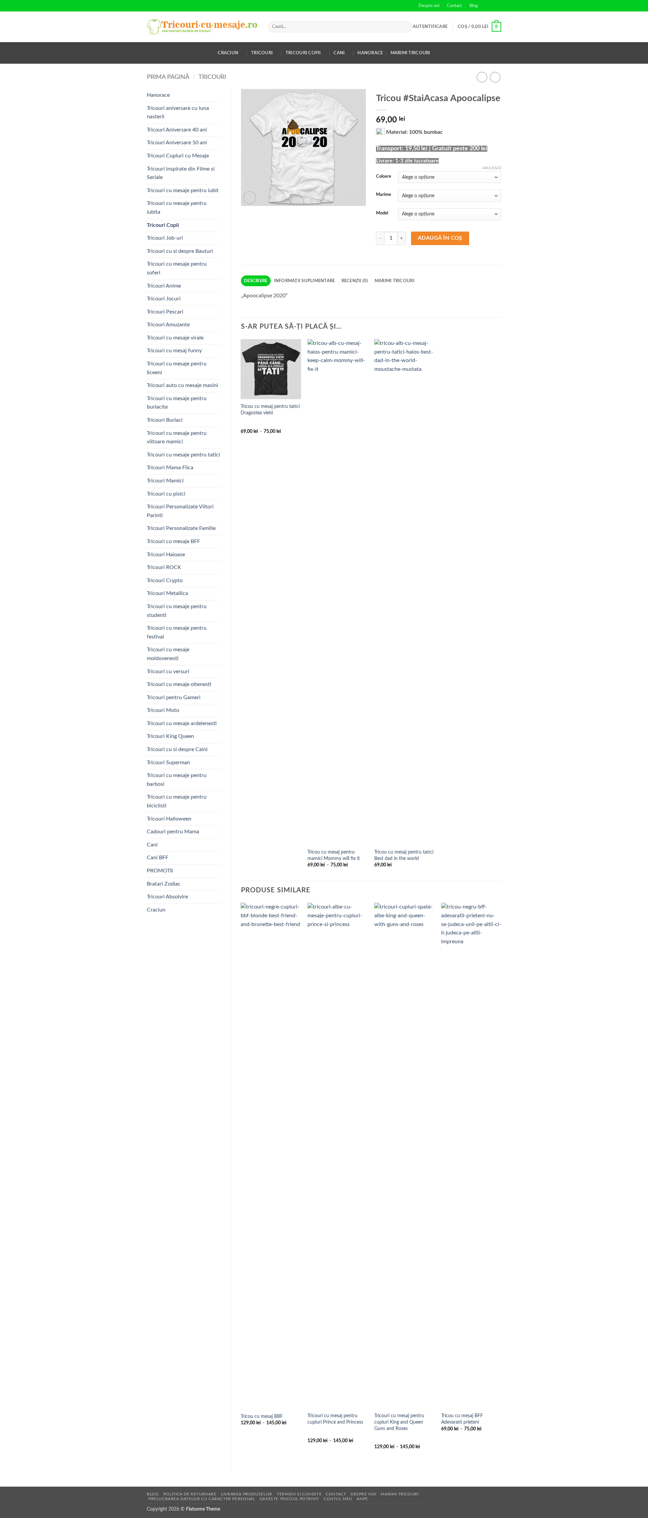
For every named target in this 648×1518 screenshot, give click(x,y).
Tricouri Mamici (165, 480)
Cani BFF (157, 857)
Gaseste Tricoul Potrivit (289, 1499)
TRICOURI (212, 77)
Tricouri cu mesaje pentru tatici (183, 454)
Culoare (383, 176)
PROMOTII (160, 870)
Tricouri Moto (163, 710)
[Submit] (405, 27)
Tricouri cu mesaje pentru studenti (177, 611)
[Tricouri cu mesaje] (202, 27)
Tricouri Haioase (166, 554)
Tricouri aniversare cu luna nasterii (178, 113)
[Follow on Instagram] (491, 5)
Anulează (491, 168)
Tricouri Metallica (167, 593)
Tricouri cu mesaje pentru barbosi (177, 780)
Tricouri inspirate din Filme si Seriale (181, 173)
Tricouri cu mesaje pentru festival (177, 632)
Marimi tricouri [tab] (394, 281)
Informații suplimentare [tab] (304, 281)
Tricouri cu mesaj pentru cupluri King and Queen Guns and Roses (399, 1422)
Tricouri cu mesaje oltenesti (179, 684)
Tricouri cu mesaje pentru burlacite (177, 403)
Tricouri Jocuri (164, 298)
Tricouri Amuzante (168, 324)
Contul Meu (338, 1499)
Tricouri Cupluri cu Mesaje (178, 155)
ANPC (362, 1499)
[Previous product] (495, 77)
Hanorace (370, 53)
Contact (454, 6)
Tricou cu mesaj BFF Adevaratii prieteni (462, 1419)
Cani (339, 53)
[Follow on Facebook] (485, 5)
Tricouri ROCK (164, 567)
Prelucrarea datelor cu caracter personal (201, 1499)
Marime (383, 194)
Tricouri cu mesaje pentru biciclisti (177, 801)
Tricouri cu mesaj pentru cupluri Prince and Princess (335, 1419)
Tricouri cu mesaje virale (175, 337)
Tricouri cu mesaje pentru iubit (183, 190)
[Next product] (482, 77)
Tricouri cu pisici (166, 494)
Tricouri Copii (303, 53)
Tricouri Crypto (165, 580)
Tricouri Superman (168, 762)
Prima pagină (168, 77)
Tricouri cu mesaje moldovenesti (168, 654)
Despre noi (428, 6)
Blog (473, 6)
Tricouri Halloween (169, 819)
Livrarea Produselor (246, 1494)
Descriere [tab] (255, 281)
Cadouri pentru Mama (173, 831)
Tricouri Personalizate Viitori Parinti (180, 511)
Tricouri (262, 53)
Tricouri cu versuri (168, 671)
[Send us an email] (498, 5)
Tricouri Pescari (165, 312)
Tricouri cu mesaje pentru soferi (177, 268)
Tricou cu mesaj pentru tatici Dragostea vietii (270, 409)
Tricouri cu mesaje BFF (173, 541)
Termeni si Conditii (299, 1494)
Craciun (228, 53)
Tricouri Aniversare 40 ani (177, 129)
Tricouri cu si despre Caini (177, 749)
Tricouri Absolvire (167, 896)
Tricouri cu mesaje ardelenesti (182, 723)
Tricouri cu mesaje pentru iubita (177, 208)
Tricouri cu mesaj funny (174, 350)
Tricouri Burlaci (165, 420)
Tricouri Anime (164, 286)
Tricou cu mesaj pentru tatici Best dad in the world (403, 855)
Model (382, 213)
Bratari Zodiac (164, 884)
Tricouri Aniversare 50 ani (177, 142)
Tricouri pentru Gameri (173, 697)
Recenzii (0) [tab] (355, 281)
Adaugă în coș (440, 238)
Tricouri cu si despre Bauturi (180, 251)
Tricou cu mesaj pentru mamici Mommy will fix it (333, 855)
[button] (430, 26)
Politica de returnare (190, 1494)
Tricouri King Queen (170, 736)
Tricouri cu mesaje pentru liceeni (177, 368)
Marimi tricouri (410, 53)
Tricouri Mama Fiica (170, 467)
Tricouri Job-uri (165, 238)
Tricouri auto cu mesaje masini (182, 385)
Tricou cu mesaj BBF (262, 1416)
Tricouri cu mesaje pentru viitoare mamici (177, 437)
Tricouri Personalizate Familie (181, 528)
